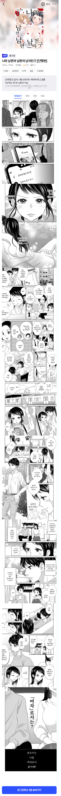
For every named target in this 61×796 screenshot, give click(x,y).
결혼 (31, 71)
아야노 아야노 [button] (8, 65)
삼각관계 (15, 71)
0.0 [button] (27, 65)
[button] (54, 4)
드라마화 (40, 71)
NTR (24, 71)
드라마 (5, 71)
